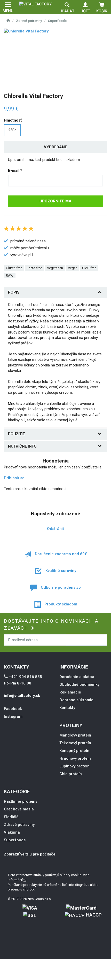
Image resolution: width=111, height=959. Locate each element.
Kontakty (67, 707)
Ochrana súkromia (76, 700)
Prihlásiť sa (14, 478)
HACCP (93, 915)
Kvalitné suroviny (60, 570)
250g (12, 130)
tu (24, 880)
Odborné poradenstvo (60, 587)
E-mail (15, 170)
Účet (85, 11)
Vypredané (55, 147)
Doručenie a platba (76, 676)
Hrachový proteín (75, 758)
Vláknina (12, 832)
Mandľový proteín (75, 735)
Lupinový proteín (74, 766)
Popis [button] (13, 292)
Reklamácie (70, 692)
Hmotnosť (13, 120)
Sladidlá (11, 817)
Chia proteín (70, 774)
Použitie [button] (16, 434)
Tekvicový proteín (75, 743)
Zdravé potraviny (29, 21)
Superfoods (57, 21)
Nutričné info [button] (22, 446)
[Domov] (35, 3)
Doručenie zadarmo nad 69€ (60, 554)
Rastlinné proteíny (20, 801)
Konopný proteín (74, 750)
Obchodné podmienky (79, 684)
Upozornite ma (55, 201)
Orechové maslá (19, 809)
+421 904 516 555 (25, 676)
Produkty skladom (60, 604)
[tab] (55, 292)
